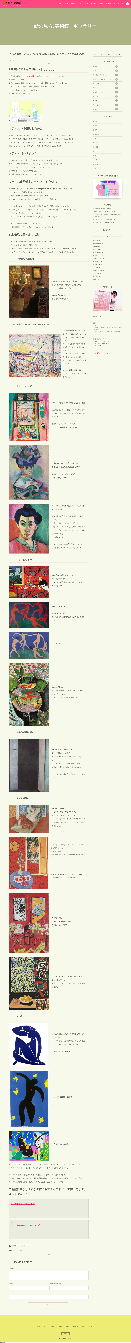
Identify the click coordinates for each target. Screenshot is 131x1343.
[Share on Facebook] (114, 3)
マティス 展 (29, 76)
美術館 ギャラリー (24, 1245)
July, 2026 (95, 240)
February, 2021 (97, 252)
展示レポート (97, 164)
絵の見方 (12, 60)
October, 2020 (96, 255)
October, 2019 (96, 264)
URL (10, 1293)
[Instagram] (118, 3)
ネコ (94, 138)
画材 (105, 70)
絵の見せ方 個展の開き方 (105, 75)
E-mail (51, 1283)
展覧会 (95, 125)
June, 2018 (96, 273)
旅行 (105, 88)
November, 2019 (97, 261)
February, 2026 (97, 243)
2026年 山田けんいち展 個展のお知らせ (104, 211)
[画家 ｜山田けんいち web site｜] (12, 3)
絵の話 (105, 100)
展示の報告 (105, 83)
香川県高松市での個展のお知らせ (102, 208)
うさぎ (95, 160)
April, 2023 (96, 246)
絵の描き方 (105, 105)
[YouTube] (122, 3)
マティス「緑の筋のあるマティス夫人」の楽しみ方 (25, 1225)
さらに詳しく (98, 353)
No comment (14, 1250)
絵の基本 (95, 147)
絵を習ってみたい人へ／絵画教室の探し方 (104, 219)
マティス (95, 142)
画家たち (105, 96)
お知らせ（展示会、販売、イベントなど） (105, 79)
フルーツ (95, 168)
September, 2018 (97, 270)
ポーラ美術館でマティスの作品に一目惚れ (23, 1204)
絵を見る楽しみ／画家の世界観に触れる (103, 222)
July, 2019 (95, 267)
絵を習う (105, 66)
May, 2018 (95, 276)
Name (10, 1283)
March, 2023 (96, 249)
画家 (94, 155)
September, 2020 (97, 258)
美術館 (95, 130)
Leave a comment (26, 1250)
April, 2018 (96, 279)
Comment (11, 1268)
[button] (127, 3)
